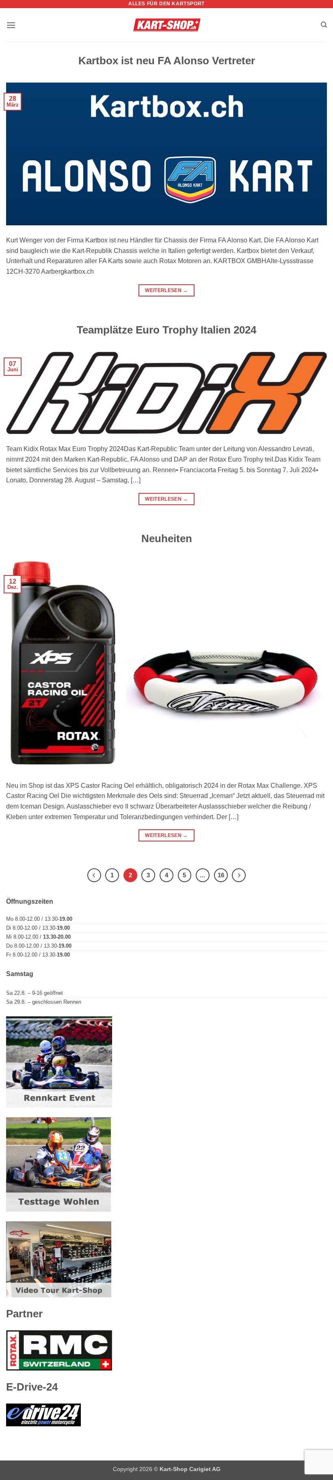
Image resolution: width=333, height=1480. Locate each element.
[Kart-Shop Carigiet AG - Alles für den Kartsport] (166, 25)
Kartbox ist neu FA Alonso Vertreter (166, 60)
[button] (11, 25)
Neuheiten (166, 538)
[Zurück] (94, 875)
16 (221, 875)
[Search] (324, 25)
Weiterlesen (166, 290)
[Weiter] (239, 875)
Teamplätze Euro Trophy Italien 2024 (166, 330)
